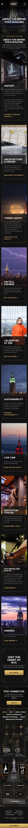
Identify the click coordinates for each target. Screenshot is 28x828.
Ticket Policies (19, 810)
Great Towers (9, 810)
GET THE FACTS (10, 298)
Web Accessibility (10, 814)
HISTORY (9, 86)
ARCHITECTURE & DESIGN (13, 160)
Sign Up (14, 703)
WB (17, 741)
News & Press (20, 712)
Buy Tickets (14, 672)
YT (21, 726)
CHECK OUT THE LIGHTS (10, 238)
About (4, 712)
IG (6, 734)
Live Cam (9, 458)
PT (10, 741)
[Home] (14, 6)
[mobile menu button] (25, 4)
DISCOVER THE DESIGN (13, 175)
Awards (9, 631)
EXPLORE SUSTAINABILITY (10, 414)
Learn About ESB (11, 526)
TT (14, 734)
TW (14, 726)
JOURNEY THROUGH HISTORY (12, 115)
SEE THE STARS (10, 356)
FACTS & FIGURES (9, 283)
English (2, 4)
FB (6, 726)
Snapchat (21, 734)
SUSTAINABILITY (13, 399)
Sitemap (20, 814)
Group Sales (8, 794)
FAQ (20, 794)
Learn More (9, 588)
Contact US (20, 785)
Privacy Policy (8, 812)
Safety (22, 717)
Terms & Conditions (18, 812)
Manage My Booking (10, 717)
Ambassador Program (14, 719)
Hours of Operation (14, 714)
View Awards (9, 640)
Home (2, 36)
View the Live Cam (12, 467)
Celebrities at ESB (11, 342)
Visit (11, 712)
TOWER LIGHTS (13, 218)
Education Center (11, 511)
